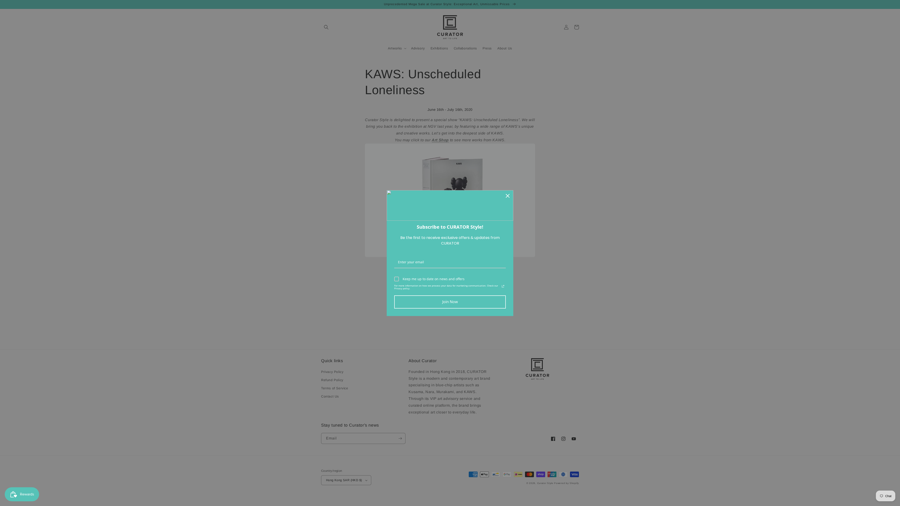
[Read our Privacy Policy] (503, 286)
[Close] (507, 195)
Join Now (450, 301)
